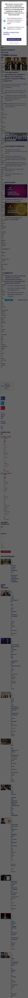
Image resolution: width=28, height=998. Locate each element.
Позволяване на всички (14, 39)
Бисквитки (6, 34)
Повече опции (14, 43)
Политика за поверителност (11, 32)
